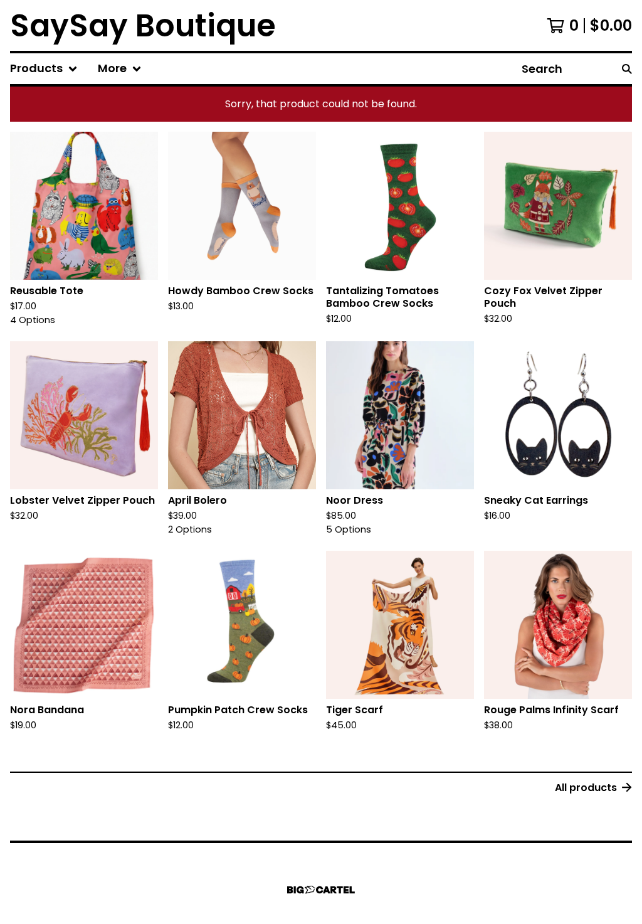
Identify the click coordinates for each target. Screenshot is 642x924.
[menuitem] (44, 68)
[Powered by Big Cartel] (321, 890)
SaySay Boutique (143, 25)
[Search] (627, 68)
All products (586, 787)
